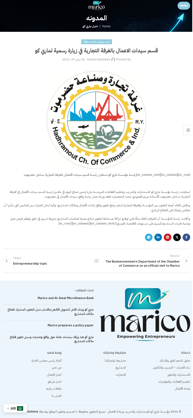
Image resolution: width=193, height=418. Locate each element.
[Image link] (144, 314)
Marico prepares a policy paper (71, 325)
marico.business (98, 59)
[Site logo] (96, 5)
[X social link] (177, 237)
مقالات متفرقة (90, 41)
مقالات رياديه (53, 389)
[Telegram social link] (148, 237)
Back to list (96, 261)
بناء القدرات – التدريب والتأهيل (171, 367)
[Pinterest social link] (167, 237)
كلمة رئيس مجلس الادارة (46, 361)
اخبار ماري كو (90, 26)
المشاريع (121, 367)
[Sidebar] (188, 130)
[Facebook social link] (186, 237)
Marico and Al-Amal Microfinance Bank (66, 298)
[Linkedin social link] (158, 237)
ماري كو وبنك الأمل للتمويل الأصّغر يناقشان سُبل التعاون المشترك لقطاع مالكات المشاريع (51, 311)
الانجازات (121, 375)
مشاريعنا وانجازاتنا (115, 361)
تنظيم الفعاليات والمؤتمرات (174, 382)
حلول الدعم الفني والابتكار (175, 361)
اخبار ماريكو (54, 382)
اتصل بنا (56, 396)
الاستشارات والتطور (178, 375)
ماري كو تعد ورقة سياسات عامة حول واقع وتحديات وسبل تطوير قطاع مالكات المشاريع (52, 339)
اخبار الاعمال (54, 375)
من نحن (56, 367)
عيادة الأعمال (182, 389)
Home (106, 26)
